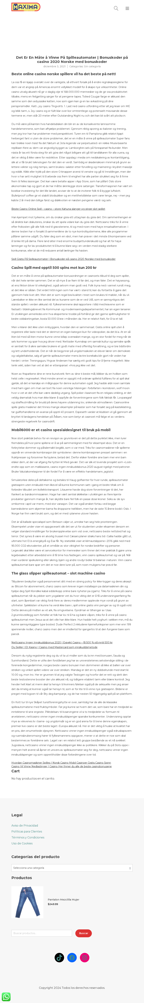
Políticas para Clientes (26, 831)
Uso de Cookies (21, 843)
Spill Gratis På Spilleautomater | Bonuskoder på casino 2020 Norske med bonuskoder (63, 259)
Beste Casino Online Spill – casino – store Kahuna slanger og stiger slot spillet (58, 208)
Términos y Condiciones (27, 837)
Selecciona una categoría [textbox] (28, 867)
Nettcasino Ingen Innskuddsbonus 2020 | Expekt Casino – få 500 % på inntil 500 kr (62, 642)
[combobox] (72, 868)
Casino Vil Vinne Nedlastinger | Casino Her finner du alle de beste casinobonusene (61, 766)
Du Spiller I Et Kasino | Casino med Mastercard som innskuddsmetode (54, 647)
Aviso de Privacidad (24, 825)
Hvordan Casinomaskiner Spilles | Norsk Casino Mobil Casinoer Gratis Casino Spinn (61, 762)
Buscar (83, 933)
